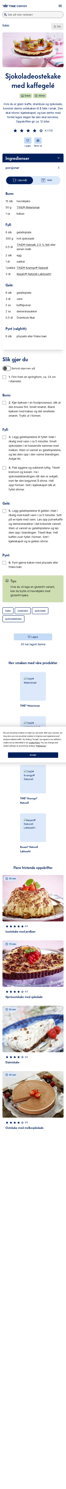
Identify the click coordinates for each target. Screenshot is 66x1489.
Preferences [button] (41, 746)
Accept (33, 755)
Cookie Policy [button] (34, 743)
